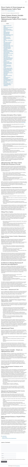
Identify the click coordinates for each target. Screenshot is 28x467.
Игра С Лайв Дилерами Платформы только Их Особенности (7, 48)
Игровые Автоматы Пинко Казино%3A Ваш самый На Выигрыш (8, 63)
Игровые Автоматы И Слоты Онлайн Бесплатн (9, 438)
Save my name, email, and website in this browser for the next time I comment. (13, 459)
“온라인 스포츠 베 (4, 437)
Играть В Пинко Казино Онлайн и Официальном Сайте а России (8, 35)
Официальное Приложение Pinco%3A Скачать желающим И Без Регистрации (8, 51)
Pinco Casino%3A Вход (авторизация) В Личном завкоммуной (7, 84)
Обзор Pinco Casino (6, 33)
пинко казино (23, 122)
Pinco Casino (5, 74)
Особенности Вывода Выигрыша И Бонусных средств (7, 38)
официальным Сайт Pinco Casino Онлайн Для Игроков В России (8, 30)
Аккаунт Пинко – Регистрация (8, 82)
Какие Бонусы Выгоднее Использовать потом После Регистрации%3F (8, 71)
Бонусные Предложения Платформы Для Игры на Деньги (7, 66)
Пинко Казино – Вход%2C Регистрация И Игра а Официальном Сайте (7, 43)
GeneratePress (18, 465)
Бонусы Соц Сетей (6, 61)
